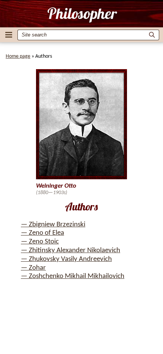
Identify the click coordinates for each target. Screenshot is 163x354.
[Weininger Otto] (81, 14)
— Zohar (33, 268)
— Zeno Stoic (40, 241)
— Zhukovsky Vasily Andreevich (66, 259)
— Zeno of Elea (42, 233)
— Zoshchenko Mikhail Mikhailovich (72, 276)
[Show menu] (8, 34)
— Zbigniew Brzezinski (53, 224)
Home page (18, 56)
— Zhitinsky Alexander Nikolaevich (70, 250)
